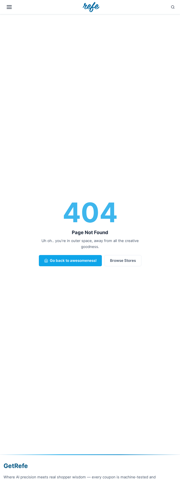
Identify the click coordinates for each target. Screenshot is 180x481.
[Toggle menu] (40, 7)
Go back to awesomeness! (73, 260)
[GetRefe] (91, 7)
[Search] (141, 7)
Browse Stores (123, 260)
